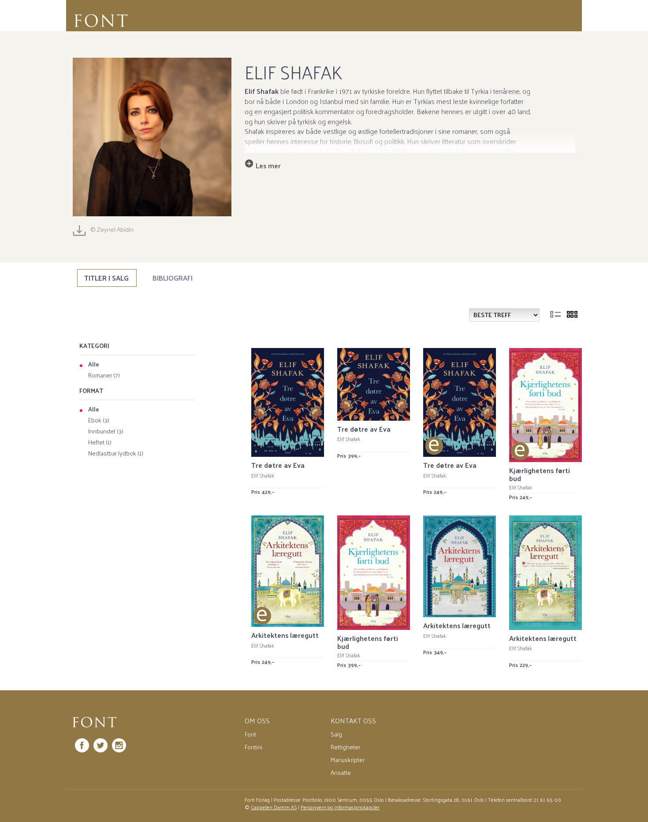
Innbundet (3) (105, 432)
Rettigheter (345, 746)
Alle (93, 365)
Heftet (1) (100, 443)
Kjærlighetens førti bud (539, 474)
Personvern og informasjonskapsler (340, 807)
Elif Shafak (262, 475)
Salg (336, 734)
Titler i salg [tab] (106, 277)
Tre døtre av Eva (278, 465)
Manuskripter (348, 759)
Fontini (253, 746)
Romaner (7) (104, 376)
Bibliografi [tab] (173, 277)
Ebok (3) (98, 421)
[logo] (94, 722)
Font (250, 734)
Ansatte (341, 772)
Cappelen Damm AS (274, 807)
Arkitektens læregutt (285, 635)
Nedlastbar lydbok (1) (115, 454)
